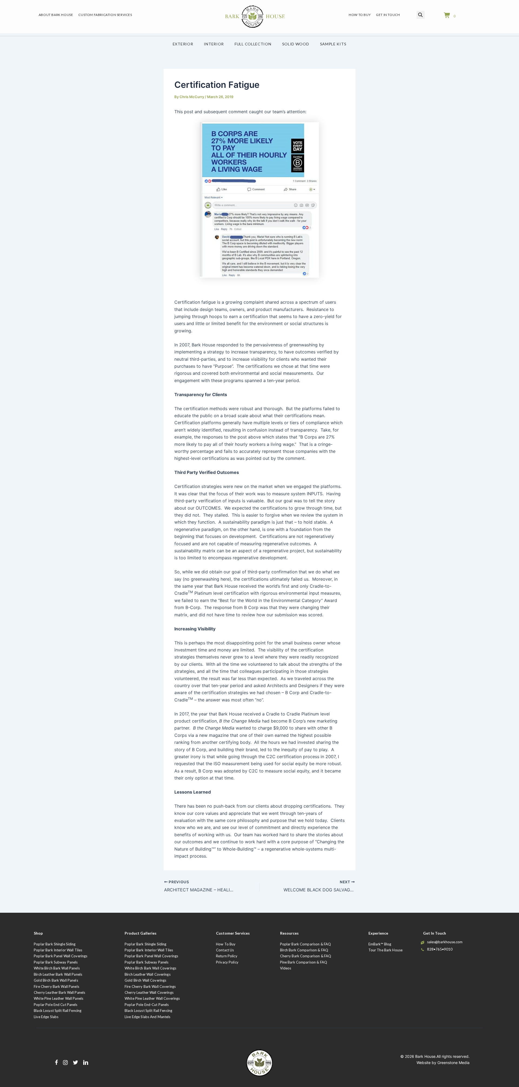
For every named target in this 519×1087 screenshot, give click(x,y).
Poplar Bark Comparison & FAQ (305, 944)
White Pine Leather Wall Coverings (152, 998)
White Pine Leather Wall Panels (58, 998)
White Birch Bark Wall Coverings (150, 968)
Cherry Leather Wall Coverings (149, 992)
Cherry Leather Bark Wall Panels (59, 992)
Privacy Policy (227, 962)
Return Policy (226, 956)
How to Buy (225, 944)
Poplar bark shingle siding (145, 944)
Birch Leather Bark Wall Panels (58, 974)
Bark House (425, 1056)
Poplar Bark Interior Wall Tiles (58, 950)
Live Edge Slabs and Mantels (148, 1017)
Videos (285, 968)
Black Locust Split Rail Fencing (57, 1010)
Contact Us (225, 950)
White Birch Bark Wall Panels (57, 968)
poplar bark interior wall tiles (149, 950)
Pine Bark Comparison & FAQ (303, 962)
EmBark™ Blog (379, 944)
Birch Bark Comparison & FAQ (304, 950)
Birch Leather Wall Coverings (148, 974)
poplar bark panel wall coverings (151, 956)
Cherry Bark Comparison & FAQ (305, 956)
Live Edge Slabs (46, 1017)
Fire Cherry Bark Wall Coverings (150, 986)
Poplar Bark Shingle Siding (54, 944)
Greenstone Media (453, 1062)
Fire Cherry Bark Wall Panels (56, 986)
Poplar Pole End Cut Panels (55, 1004)
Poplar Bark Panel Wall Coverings (60, 956)
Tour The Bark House (385, 950)
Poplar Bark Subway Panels (56, 962)
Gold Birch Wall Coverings (145, 980)
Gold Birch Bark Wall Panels (56, 980)
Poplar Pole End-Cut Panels (147, 1004)
